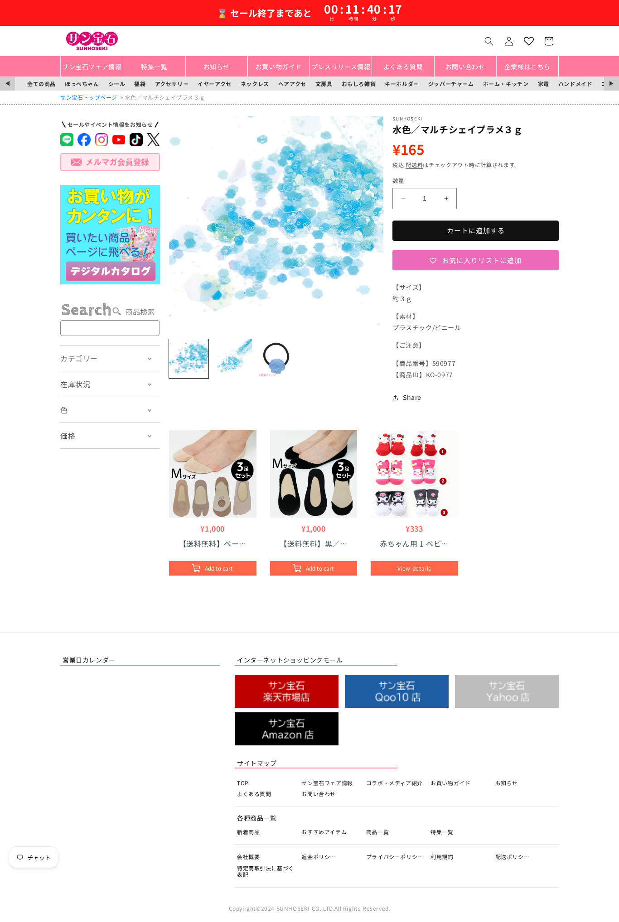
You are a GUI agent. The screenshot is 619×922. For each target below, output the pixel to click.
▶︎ (611, 83)
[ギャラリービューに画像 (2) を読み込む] (232, 359)
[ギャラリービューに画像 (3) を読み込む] (276, 359)
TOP (243, 783)
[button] (489, 41)
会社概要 (248, 856)
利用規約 (441, 856)
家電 (543, 83)
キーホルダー (402, 83)
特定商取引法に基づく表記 (265, 871)
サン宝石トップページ (88, 97)
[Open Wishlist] (529, 41)
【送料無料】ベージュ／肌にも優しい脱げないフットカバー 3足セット (213, 543)
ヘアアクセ (292, 83)
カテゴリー (79, 358)
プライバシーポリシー (394, 856)
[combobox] (110, 328)
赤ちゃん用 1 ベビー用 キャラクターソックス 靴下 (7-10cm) (414, 543)
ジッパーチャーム (451, 83)
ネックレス (255, 83)
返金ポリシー (318, 856)
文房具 (324, 83)
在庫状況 (75, 384)
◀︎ (7, 83)
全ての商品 (41, 83)
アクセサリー (172, 83)
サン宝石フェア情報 (327, 783)
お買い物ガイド (450, 783)
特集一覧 (441, 832)
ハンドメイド (575, 83)
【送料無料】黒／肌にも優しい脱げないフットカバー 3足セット (313, 543)
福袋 (139, 83)
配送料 (414, 164)
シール (117, 83)
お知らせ (506, 783)
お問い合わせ (318, 793)
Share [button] (412, 397)
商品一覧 (377, 832)
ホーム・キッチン (506, 83)
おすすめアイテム (324, 832)
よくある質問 (254, 793)
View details (414, 568)
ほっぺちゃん (82, 83)
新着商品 (248, 832)
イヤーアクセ (215, 83)
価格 (67, 435)
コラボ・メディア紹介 (394, 783)
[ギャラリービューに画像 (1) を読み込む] (188, 359)
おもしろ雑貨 (359, 83)
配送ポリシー (512, 856)
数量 (398, 180)
